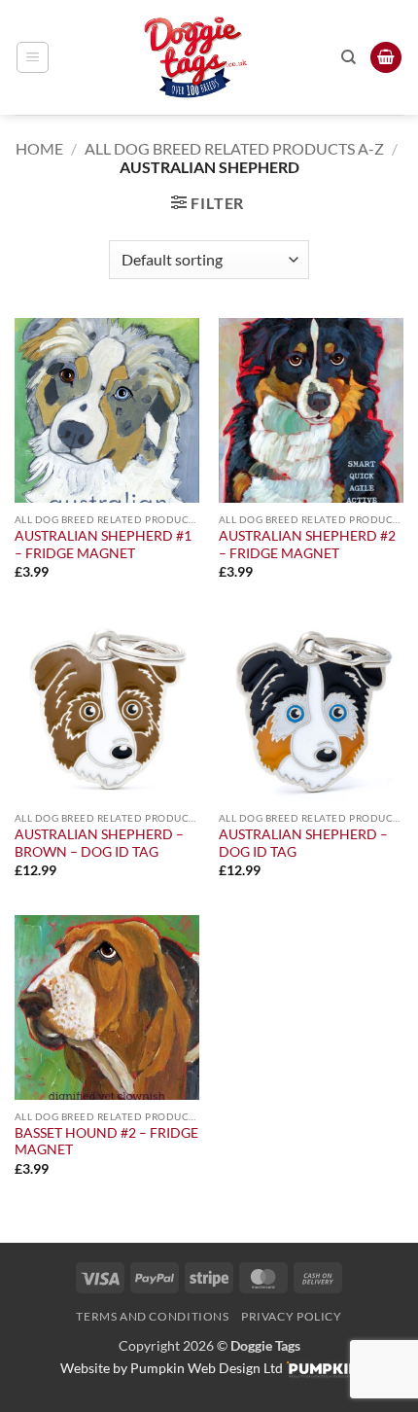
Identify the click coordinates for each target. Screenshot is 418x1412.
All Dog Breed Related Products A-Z (234, 148)
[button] (33, 57)
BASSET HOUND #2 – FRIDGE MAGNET (106, 1141)
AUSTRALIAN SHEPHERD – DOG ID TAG (303, 843)
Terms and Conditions (152, 1316)
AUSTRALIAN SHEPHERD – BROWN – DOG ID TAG (99, 843)
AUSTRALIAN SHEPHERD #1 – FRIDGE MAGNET (103, 544)
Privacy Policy (291, 1316)
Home (39, 148)
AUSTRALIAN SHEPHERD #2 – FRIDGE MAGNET (307, 544)
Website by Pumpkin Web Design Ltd (171, 1367)
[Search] (348, 57)
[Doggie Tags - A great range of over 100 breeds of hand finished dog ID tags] (195, 57)
